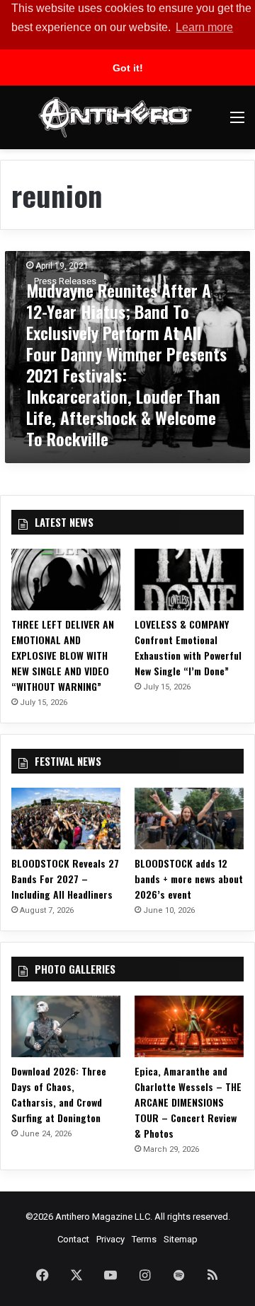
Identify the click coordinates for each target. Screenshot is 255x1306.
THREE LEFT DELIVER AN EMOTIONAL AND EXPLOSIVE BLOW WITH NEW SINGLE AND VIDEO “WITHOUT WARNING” (62, 655)
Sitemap (181, 1239)
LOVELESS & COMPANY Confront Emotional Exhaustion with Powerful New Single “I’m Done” (188, 647)
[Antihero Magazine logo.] (115, 117)
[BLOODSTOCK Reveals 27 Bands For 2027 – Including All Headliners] (65, 818)
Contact (73, 1239)
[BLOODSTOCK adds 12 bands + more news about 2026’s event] (189, 818)
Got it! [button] (128, 68)
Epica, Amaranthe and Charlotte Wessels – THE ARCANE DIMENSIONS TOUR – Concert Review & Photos (188, 1102)
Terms (144, 1239)
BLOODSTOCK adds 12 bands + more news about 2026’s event (189, 879)
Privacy (110, 1239)
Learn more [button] (204, 27)
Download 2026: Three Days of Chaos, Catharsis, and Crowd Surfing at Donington (58, 1094)
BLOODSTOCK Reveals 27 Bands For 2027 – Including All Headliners (65, 879)
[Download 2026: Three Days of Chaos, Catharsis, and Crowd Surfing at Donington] (65, 1026)
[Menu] (237, 123)
